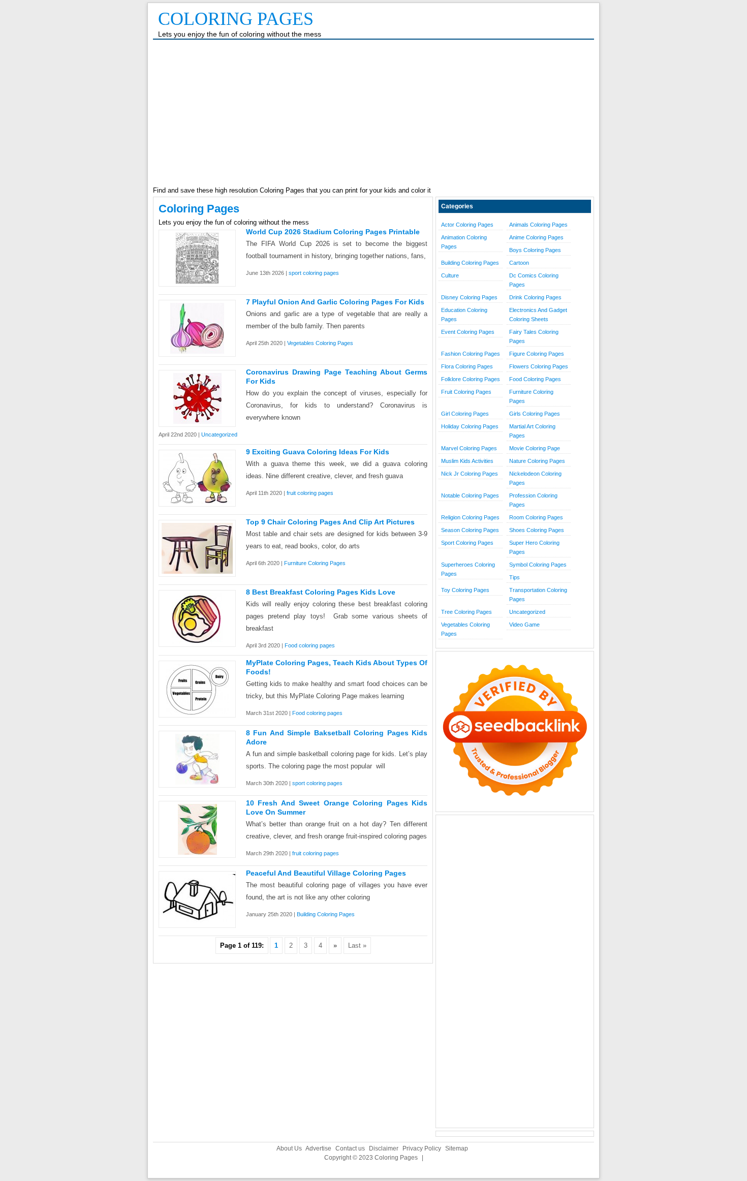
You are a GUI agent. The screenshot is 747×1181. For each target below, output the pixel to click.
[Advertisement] (373, 113)
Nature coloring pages (537, 461)
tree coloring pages (466, 612)
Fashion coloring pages (470, 354)
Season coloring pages (470, 530)
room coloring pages (536, 517)
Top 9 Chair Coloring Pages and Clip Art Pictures (330, 522)
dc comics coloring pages (533, 280)
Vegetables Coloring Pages (320, 343)
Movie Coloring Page (534, 448)
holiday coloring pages (470, 426)
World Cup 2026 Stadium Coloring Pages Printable (333, 232)
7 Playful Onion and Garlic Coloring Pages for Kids (335, 302)
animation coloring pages (464, 242)
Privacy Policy (421, 1148)
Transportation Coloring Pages (538, 594)
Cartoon (519, 263)
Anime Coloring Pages (536, 237)
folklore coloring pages (470, 379)
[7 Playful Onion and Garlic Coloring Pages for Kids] (197, 351)
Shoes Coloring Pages (536, 530)
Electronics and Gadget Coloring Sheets (538, 314)
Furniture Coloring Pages (315, 563)
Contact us (350, 1148)
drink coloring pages (535, 297)
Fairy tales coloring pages (533, 336)
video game (524, 624)
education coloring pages (464, 314)
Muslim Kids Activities (467, 461)
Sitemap (456, 1148)
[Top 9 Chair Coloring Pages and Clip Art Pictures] (197, 571)
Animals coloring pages (538, 225)
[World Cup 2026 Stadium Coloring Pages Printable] (197, 281)
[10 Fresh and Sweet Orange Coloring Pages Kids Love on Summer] (197, 852)
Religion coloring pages (470, 517)
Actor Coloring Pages (467, 225)
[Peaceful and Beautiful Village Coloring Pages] (197, 920)
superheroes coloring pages (468, 569)
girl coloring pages (465, 414)
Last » (357, 945)
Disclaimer (383, 1148)
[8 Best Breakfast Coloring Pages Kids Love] (197, 641)
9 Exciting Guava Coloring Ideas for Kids (317, 452)
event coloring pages (467, 332)
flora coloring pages (467, 366)
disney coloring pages (469, 297)
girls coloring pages (534, 414)
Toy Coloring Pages (465, 590)
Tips (514, 577)
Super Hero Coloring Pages (534, 547)
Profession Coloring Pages (533, 500)
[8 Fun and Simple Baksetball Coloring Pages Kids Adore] (197, 782)
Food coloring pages (310, 645)
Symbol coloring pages (538, 565)
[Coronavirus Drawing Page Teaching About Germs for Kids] (197, 421)
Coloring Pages (236, 19)
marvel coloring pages (469, 448)
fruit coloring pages (310, 493)
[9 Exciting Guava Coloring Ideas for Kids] (197, 501)
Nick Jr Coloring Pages (469, 474)
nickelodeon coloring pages (535, 478)
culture (450, 275)
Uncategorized (219, 434)
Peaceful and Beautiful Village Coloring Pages (326, 873)
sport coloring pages (314, 273)
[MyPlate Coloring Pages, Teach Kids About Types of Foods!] (197, 712)
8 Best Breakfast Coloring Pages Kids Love (320, 592)
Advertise (318, 1148)
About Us (289, 1148)
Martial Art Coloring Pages (532, 431)
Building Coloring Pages (326, 914)
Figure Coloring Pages (536, 354)
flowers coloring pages (538, 366)
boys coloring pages (535, 250)
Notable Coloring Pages (470, 495)
